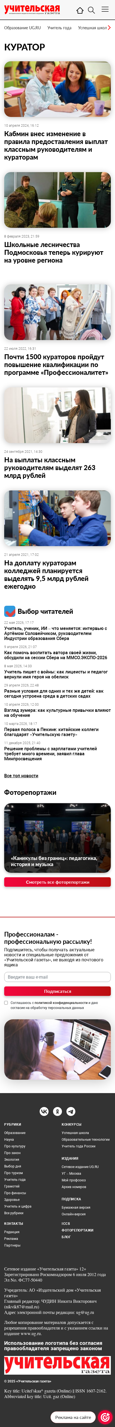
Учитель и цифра (18, 1206)
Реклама (11, 1239)
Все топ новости (21, 775)
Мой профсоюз (74, 1180)
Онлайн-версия (74, 1214)
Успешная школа (93, 27)
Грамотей (12, 1186)
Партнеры (12, 1245)
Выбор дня (12, 1166)
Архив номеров (74, 1187)
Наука (9, 1140)
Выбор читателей (45, 611)
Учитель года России (78, 1146)
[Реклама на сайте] (105, 1417)
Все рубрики (13, 1213)
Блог (66, 1237)
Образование (14, 1133)
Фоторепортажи (30, 792)
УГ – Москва (71, 1174)
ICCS (66, 1224)
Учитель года (59, 27)
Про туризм (13, 1173)
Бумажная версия (76, 1207)
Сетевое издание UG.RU (80, 1167)
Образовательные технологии (86, 1140)
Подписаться (57, 991)
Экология (11, 1160)
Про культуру (14, 1146)
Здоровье (12, 1200)
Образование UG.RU (22, 27)
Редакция (12, 1232)
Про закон (12, 1153)
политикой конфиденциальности (61, 1003)
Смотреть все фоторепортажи (57, 881)
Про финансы (15, 1193)
